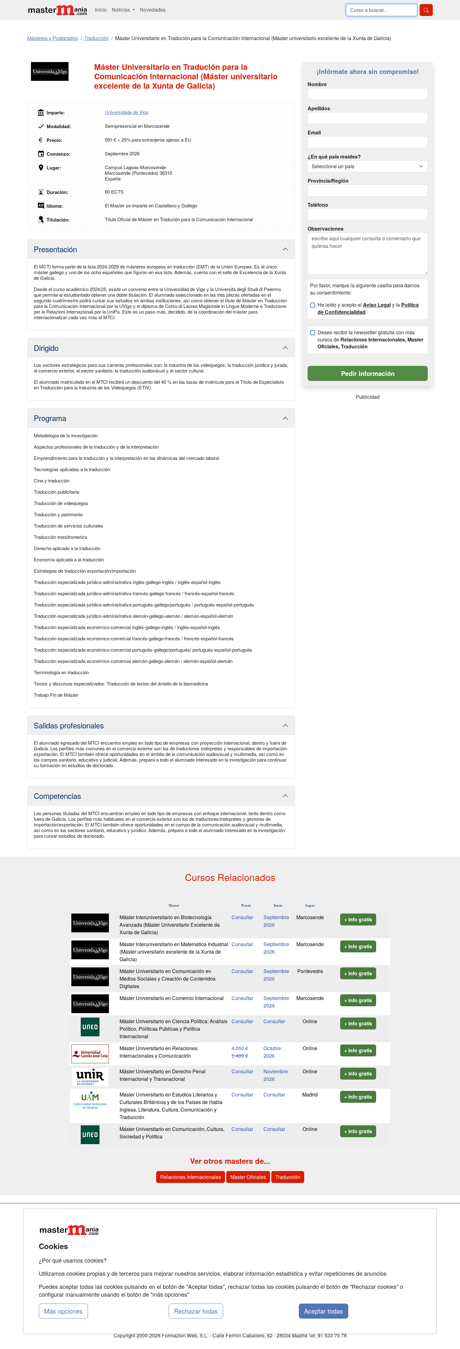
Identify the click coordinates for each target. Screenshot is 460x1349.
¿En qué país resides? (334, 156)
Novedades (153, 9)
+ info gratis (358, 919)
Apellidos (319, 108)
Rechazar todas (196, 1310)
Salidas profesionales (69, 725)
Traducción (287, 1176)
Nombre (317, 84)
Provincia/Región (328, 180)
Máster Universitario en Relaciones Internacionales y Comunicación (158, 1051)
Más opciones (63, 1310)
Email (314, 132)
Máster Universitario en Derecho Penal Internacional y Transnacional (163, 1075)
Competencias (57, 795)
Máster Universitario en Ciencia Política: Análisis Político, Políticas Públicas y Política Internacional (173, 1029)
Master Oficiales (248, 1176)
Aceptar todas (323, 1310)
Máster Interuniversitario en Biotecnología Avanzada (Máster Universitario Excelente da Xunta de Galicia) (170, 925)
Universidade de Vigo (126, 112)
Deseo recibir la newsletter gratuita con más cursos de (370, 339)
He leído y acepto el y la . (368, 308)
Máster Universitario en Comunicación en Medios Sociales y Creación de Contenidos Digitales (168, 978)
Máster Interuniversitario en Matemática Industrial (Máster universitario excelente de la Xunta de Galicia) (174, 951)
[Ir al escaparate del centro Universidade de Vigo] (60, 71)
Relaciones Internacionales (190, 1176)
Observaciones (326, 228)
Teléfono (318, 204)
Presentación (55, 248)
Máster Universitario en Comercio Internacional (172, 998)
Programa (50, 417)
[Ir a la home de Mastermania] (57, 10)
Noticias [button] (121, 9)
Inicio (101, 9)
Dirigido (46, 347)
